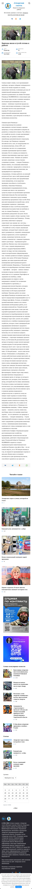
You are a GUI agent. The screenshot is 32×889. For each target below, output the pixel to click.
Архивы (5, 774)
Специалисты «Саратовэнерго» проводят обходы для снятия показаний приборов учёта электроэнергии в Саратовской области (20, 711)
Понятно (18, 887)
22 (23, 796)
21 (20, 796)
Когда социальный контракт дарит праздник (14, 558)
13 (16, 793)
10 (5, 793)
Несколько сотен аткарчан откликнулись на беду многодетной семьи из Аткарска (20, 696)
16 (27, 793)
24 (5, 798)
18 (9, 796)
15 (23, 793)
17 (5, 796)
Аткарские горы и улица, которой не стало (15, 499)
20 (16, 796)
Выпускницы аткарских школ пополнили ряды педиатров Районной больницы (20, 672)
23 (27, 796)
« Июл (15, 808)
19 (12, 796)
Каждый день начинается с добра (14, 529)
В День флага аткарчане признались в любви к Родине (21, 726)
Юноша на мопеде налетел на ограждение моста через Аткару (20, 684)
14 (20, 793)
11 (9, 793)
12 (12, 793)
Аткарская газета (19, 4)
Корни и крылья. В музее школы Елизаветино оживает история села (14, 588)
